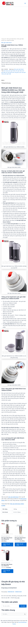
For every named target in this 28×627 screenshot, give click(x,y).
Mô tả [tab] (2, 80)
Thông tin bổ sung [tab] (6, 83)
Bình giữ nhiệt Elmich (11, 38)
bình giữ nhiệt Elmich (13, 497)
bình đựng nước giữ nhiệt (9, 70)
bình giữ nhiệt (19, 70)
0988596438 (11, 591)
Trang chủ (3, 38)
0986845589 (18, 591)
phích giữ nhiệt (7, 73)
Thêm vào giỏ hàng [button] (6, 544)
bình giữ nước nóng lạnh (13, 72)
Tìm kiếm (23, 606)
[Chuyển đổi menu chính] (25, 3)
